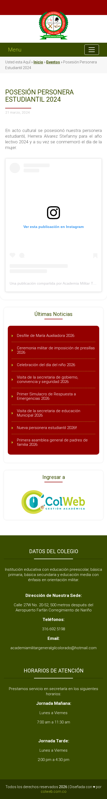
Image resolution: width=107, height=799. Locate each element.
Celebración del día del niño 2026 (46, 364)
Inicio (38, 62)
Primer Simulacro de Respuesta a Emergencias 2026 (46, 396)
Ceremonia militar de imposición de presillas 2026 (56, 350)
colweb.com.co (53, 791)
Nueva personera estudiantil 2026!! (47, 427)
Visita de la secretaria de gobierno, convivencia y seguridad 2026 (47, 379)
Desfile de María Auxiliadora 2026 (45, 335)
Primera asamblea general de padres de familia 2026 (52, 442)
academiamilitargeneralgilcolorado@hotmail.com (53, 648)
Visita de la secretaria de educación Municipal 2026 (48, 413)
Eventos (53, 62)
